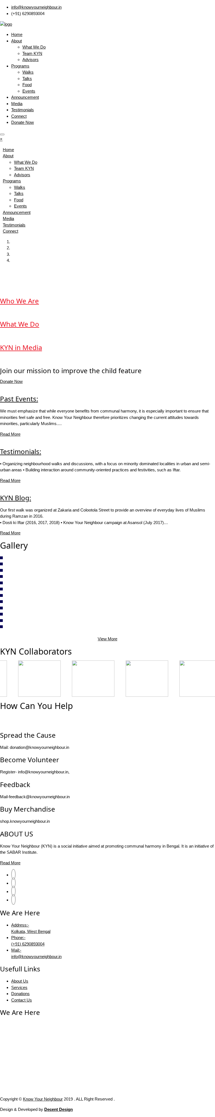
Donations (20, 993)
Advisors (30, 59)
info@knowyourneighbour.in (36, 7)
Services (19, 987)
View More (107, 638)
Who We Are (19, 300)
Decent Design (58, 1109)
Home (16, 34)
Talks (27, 78)
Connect (19, 116)
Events (28, 91)
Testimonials (22, 109)
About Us (19, 981)
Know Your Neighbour (43, 1099)
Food (27, 84)
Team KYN (32, 53)
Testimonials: (20, 451)
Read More (10, 434)
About (16, 40)
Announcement (25, 97)
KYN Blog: (15, 497)
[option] (27, 678)
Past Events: (19, 398)
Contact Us (21, 1000)
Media (16, 103)
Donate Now (22, 122)
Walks (28, 72)
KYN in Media (21, 347)
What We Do (34, 47)
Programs (20, 66)
